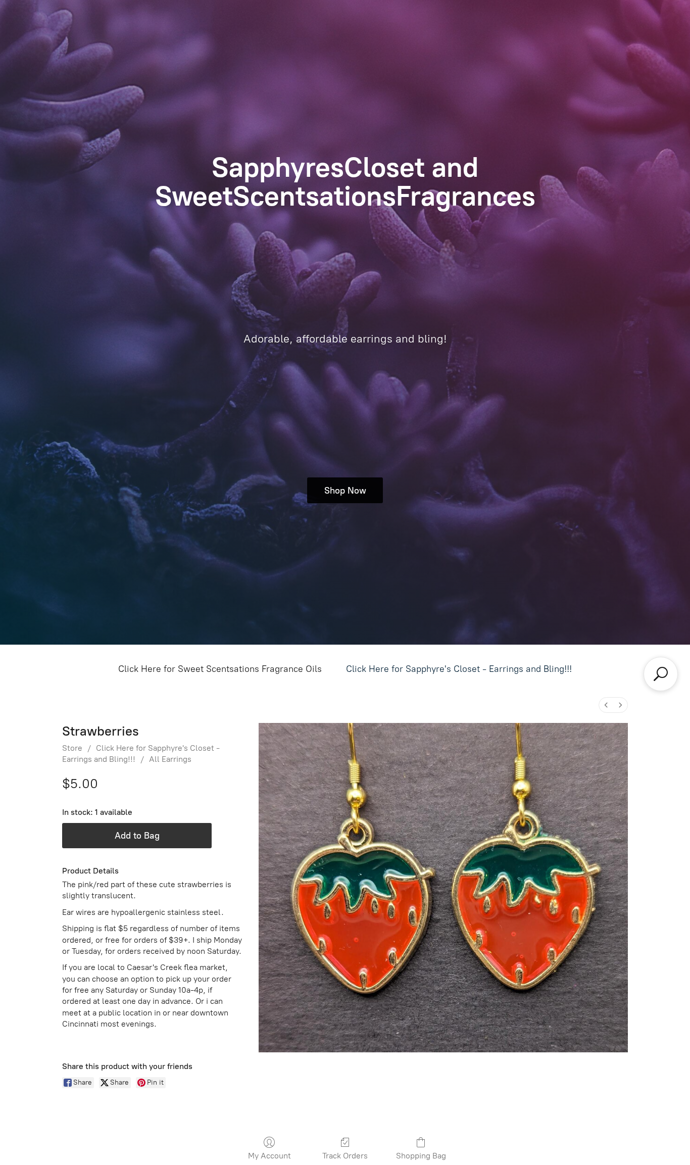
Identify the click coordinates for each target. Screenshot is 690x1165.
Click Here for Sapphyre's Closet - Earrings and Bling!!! (459, 668)
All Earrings (170, 759)
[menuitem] (606, 705)
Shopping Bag (421, 1155)
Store (72, 748)
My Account (269, 1155)
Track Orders (345, 1155)
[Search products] (661, 674)
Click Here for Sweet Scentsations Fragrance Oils (220, 668)
